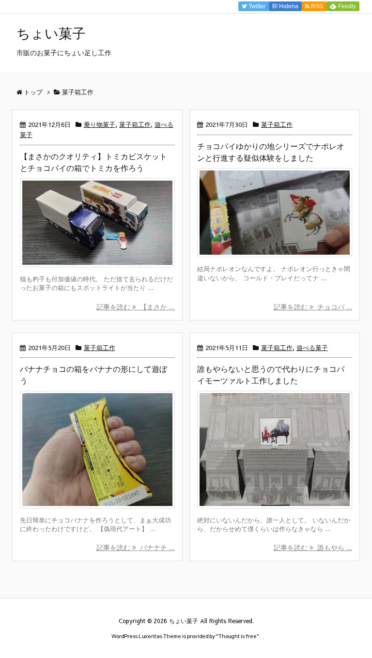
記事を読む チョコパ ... (313, 306)
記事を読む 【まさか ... (135, 306)
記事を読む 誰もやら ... (313, 547)
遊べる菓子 (312, 347)
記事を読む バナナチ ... (135, 547)
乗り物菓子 (99, 124)
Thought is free (237, 636)
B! (284, 6)
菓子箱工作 (135, 124)
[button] (97, 222)
